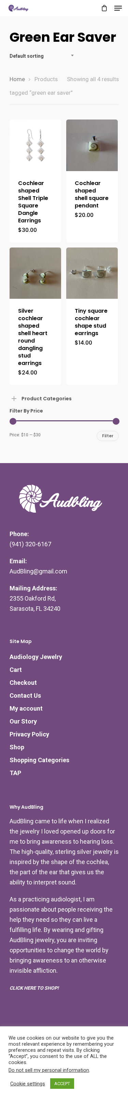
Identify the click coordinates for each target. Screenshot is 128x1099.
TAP (15, 772)
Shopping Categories (39, 760)
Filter (107, 436)
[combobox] (44, 56)
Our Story (23, 721)
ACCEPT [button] (62, 1083)
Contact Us (25, 695)
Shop (17, 747)
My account (26, 708)
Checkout (23, 682)
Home (17, 79)
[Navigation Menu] (118, 8)
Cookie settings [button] (27, 1084)
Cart (16, 669)
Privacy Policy (29, 734)
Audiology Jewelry (36, 656)
